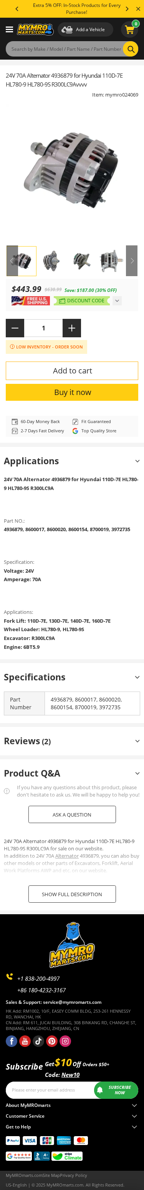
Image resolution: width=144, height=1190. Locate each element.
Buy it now (72, 392)
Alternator (67, 855)
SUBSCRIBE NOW (120, 1090)
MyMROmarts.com (24, 1175)
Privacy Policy (73, 1175)
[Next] (127, 9)
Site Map (51, 1175)
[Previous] (17, 9)
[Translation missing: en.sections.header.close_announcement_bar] (138, 9)
